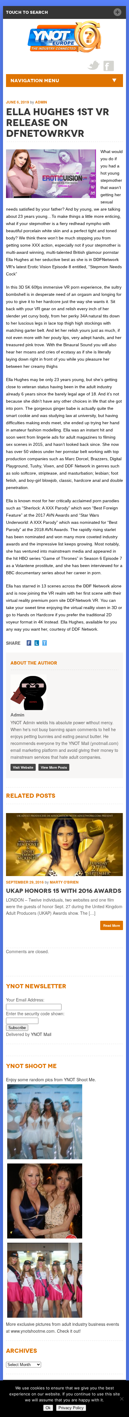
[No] (121, 1399)
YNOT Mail (41, 1034)
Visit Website (23, 767)
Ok (48, 1408)
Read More (111, 925)
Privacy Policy (71, 1408)
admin (41, 102)
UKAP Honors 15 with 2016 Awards (63, 891)
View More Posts (54, 767)
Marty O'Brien (64, 882)
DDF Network (96, 586)
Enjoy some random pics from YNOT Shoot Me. (51, 1079)
